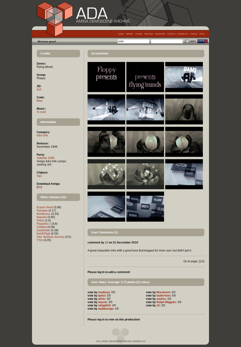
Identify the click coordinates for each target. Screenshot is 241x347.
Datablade (43, 230)
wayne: (103, 302)
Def (39, 89)
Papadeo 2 (44, 223)
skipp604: (104, 305)
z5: (159, 305)
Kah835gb (43, 233)
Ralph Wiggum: (167, 302)
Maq (39, 100)
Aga (39, 175)
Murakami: (164, 292)
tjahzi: (102, 295)
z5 (106, 242)
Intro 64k (42, 135)
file (39, 187)
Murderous (44, 214)
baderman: (164, 295)
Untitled (42, 227)
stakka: (162, 299)
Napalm (42, 217)
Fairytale (42, 210)
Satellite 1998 (45, 158)
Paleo (40, 220)
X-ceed (41, 112)
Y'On (40, 240)
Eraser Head (45, 207)
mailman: (104, 292)
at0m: (102, 299)
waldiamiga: (106, 308)
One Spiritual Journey (50, 237)
